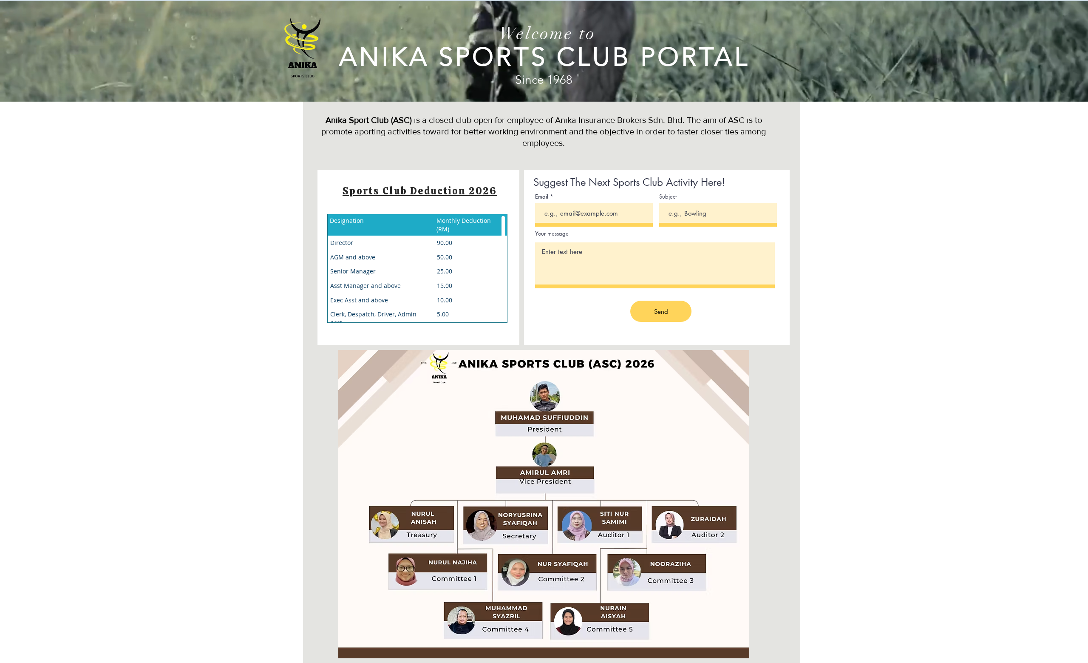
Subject (668, 196)
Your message (552, 233)
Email (541, 196)
